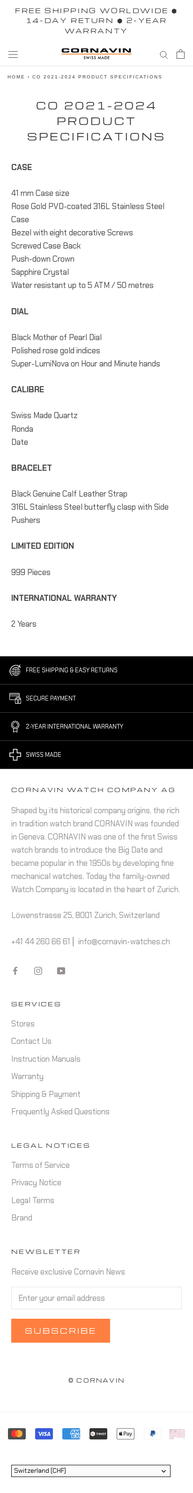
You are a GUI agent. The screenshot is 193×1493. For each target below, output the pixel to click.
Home (16, 76)
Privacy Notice (36, 1182)
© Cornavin (96, 1380)
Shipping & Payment (46, 1094)
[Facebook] (15, 970)
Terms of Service (40, 1165)
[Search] (164, 54)
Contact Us (31, 1041)
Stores (23, 1024)
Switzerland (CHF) (40, 1470)
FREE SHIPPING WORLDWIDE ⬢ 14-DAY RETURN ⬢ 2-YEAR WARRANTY (96, 20)
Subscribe (60, 1331)
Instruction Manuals (46, 1059)
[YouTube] (61, 970)
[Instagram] (38, 970)
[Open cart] (181, 54)
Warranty (27, 1076)
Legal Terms (32, 1200)
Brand (21, 1218)
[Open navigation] (13, 54)
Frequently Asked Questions (60, 1111)
